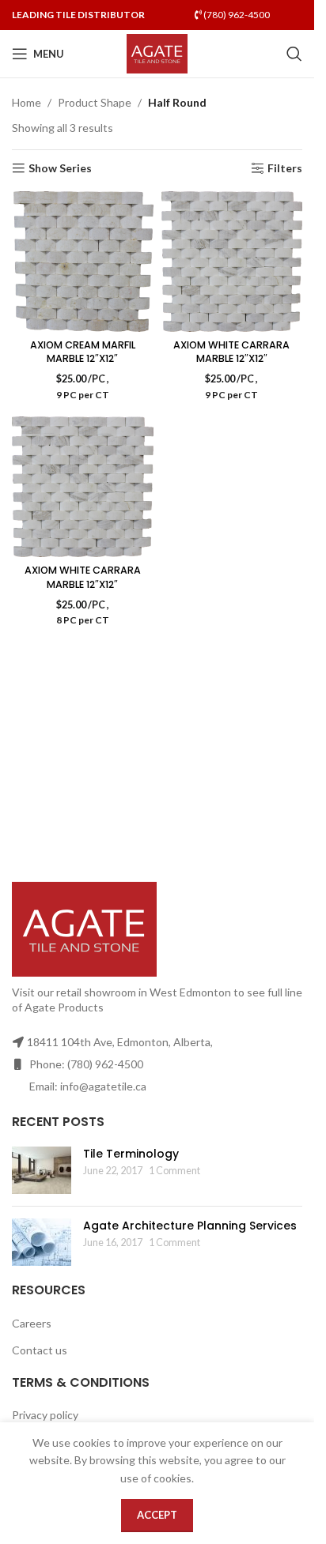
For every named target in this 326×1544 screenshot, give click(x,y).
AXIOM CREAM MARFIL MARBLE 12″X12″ (82, 352)
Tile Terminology (131, 1154)
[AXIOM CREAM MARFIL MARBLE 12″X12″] (83, 262)
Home (26, 102)
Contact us (39, 1350)
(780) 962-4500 (236, 15)
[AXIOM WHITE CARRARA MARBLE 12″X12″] (232, 262)
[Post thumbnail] (41, 1170)
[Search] (294, 54)
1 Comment (174, 1171)
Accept (157, 1514)
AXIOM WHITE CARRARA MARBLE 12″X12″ (231, 352)
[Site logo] (157, 52)
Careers (31, 1323)
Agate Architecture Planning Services (190, 1225)
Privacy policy (45, 1415)
